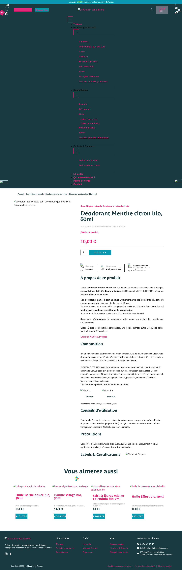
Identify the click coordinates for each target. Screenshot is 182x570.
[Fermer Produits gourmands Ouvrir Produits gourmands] (76, 32)
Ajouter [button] (21, 516)
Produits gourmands (65, 548)
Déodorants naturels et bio (56, 194)
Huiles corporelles (88, 119)
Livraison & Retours (119, 548)
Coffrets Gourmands (88, 160)
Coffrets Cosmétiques (89, 165)
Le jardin (87, 544)
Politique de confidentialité (145, 566)
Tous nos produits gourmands (93, 81)
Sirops (82, 71)
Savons (82, 132)
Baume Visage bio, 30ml (67, 496)
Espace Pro (41, 10)
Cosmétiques (62, 552)
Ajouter (100, 252)
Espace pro (88, 552)
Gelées (82, 51)
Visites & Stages (23, 10)
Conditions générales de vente (119, 566)
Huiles (82, 114)
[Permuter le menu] (70, 19)
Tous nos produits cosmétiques (94, 137)
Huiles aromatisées (88, 61)
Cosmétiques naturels (35, 194)
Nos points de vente (119, 552)
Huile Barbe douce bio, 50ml (32, 496)
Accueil (21, 194)
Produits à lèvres (87, 127)
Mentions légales (164, 566)
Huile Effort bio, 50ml (148, 496)
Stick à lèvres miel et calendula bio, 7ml (108, 497)
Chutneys (83, 41)
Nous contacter (117, 544)
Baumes (83, 104)
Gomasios (83, 56)
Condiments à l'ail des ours (92, 46)
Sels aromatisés (86, 66)
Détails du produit (89, 232)
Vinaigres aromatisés (89, 76)
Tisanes (59, 544)
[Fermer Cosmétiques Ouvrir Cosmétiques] (76, 95)
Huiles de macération (90, 123)
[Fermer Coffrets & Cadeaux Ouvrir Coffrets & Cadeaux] (76, 151)
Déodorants (84, 109)
